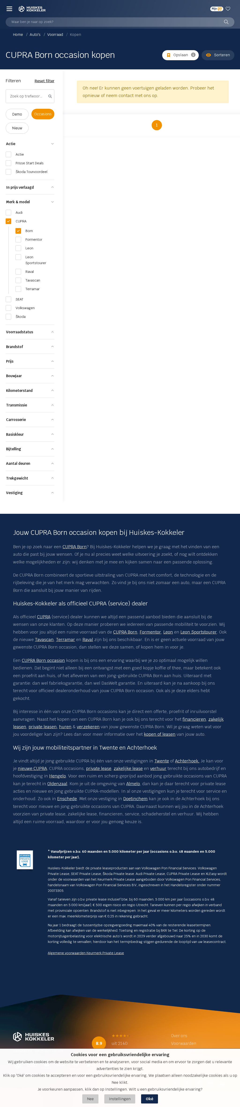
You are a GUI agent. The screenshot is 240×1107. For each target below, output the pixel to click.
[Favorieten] (228, 9)
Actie (10, 144)
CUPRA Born (75, 546)
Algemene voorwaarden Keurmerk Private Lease (86, 953)
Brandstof (14, 347)
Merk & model (18, 202)
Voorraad (55, 34)
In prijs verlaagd (20, 187)
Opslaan (180, 55)
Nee (90, 1098)
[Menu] (9, 8)
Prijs (9, 361)
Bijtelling (13, 449)
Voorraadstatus (19, 332)
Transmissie (16, 405)
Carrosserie (16, 419)
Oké (149, 1098)
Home (18, 34)
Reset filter (44, 81)
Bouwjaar (14, 376)
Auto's (35, 34)
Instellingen (120, 1098)
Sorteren (222, 55)
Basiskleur (15, 434)
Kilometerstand (19, 390)
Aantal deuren (18, 463)
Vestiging (14, 493)
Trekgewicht (17, 478)
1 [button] (157, 125)
